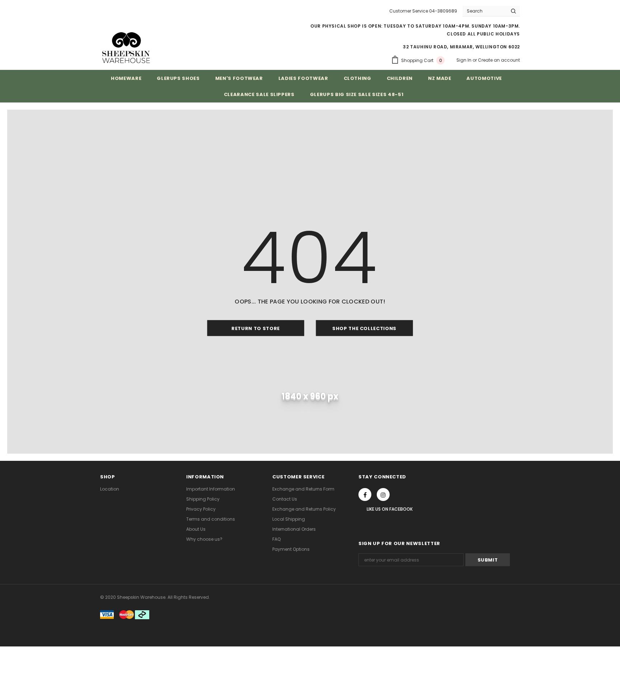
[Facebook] (364, 494)
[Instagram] (383, 494)
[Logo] (126, 47)
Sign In (464, 60)
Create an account (499, 60)
